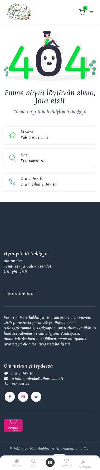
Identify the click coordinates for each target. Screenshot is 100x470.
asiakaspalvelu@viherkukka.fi (37, 378)
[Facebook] (10, 397)
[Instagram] (23, 397)
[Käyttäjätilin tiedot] (83, 461)
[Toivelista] (66, 461)
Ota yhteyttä (15, 271)
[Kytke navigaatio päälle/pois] (91, 12)
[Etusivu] (17, 461)
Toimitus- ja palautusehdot (27, 266)
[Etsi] (33, 461)
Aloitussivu (13, 260)
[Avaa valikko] (50, 463)
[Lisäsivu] (36, 397)
